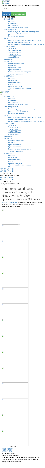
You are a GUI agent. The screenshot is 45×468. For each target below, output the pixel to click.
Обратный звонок (19, 14)
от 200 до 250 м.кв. (14, 55)
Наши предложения (11, 29)
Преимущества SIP (14, 67)
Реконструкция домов (16, 36)
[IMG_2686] (15, 374)
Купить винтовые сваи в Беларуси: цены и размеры (26, 44)
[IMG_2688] (15, 406)
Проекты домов (9, 46)
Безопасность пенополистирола (19, 72)
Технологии (8, 61)
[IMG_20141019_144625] (15, 264)
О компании (12, 23)
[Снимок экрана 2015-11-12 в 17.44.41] (10, 216)
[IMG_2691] (15, 359)
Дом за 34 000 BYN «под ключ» (19, 34)
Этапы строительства (15, 74)
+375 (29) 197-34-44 (7, 171)
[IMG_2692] (15, 343)
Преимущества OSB (15, 70)
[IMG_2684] (15, 327)
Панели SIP (12, 65)
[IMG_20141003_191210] (15, 311)
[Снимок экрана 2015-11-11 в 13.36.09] (15, 248)
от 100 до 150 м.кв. (14, 51)
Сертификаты (13, 25)
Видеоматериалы (14, 82)
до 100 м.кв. (12, 48)
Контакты (6, 14)
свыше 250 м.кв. (13, 57)
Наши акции (12, 80)
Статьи (10, 84)
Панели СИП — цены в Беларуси (19, 42)
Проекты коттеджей (15, 86)
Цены (6, 38)
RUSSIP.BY (4, 203)
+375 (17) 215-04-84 (7, 169)
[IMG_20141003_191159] (15, 295)
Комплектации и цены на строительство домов (24, 40)
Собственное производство (18, 27)
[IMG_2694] (15, 422)
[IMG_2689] (15, 438)
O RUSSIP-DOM (9, 19)
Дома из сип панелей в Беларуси (19, 89)
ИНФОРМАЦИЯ (9, 76)
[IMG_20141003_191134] (15, 279)
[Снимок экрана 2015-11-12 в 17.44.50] (11, 232)
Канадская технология (16, 63)
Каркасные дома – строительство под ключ (23, 32)
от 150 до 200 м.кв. (14, 53)
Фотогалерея (8, 59)
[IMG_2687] (15, 390)
